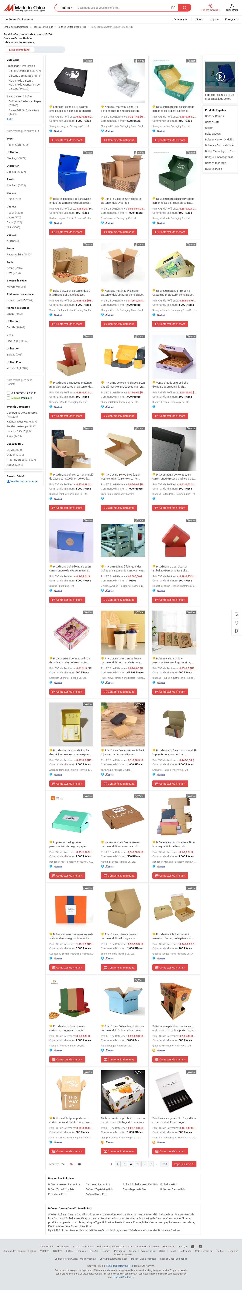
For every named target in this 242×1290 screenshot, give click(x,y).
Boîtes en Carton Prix (172, 1189)
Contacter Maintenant (69, 140)
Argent (13, 241)
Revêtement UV (20, 300)
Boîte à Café (212, 122)
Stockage (16, 158)
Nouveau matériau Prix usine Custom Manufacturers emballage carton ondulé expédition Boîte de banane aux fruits (172, 293)
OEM (15, 454)
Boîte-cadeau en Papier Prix (64, 1184)
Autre (10, 119)
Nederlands (185, 1250)
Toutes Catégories (19, 19)
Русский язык (147, 1250)
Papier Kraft (18, 144)
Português (119, 1250)
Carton (209, 128)
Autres (15, 464)
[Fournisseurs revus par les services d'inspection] (23, 393)
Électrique (17, 341)
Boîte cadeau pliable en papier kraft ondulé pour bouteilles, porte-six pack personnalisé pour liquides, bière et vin (174, 1028)
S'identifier (232, 10)
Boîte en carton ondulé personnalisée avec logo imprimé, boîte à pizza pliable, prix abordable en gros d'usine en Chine (172, 660)
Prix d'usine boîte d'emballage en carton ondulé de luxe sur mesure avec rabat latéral (70, 568)
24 (62, 1164)
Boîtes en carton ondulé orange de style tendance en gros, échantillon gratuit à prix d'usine (71, 936)
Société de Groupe (21, 426)
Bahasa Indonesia (123, 1254)
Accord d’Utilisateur (83, 1246)
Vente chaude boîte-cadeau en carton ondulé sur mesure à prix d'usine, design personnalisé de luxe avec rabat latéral (121, 844)
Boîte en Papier (214, 168)
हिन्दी (197, 1250)
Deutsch (106, 1250)
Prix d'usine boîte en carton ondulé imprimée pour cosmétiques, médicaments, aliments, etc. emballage (174, 752)
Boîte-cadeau (213, 133)
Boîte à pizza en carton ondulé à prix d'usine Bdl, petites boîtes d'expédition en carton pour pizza (69, 293)
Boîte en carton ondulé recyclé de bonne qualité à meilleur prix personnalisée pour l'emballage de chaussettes (173, 844)
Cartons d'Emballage (25, 75)
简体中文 (44, 1250)
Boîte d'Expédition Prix (61, 1189)
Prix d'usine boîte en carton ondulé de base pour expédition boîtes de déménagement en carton (71, 476)
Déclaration (63, 1246)
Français (81, 1250)
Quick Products (88, 1258)
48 (79, 1164)
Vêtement (17, 368)
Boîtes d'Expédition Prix (99, 1189)
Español (94, 1250)
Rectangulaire (19, 254)
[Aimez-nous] (193, 1246)
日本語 (69, 1250)
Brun (14, 199)
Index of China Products (143, 1258)
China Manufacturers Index (113, 1258)
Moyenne (16, 286)
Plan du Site (169, 1246)
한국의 (162, 1250)
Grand (15, 268)
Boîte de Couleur (214, 116)
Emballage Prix (169, 1184)
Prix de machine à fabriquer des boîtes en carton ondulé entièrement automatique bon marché (122, 568)
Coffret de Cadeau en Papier (25, 103)
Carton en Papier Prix (98, 1184)
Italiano (133, 1250)
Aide (198, 19)
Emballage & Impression (21, 66)
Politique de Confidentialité (110, 1246)
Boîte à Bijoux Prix (96, 1194)
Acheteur (179, 19)
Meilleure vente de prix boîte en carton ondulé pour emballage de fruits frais (123, 1120)
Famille (16, 327)
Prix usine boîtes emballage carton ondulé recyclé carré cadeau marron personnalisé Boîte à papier (123, 385)
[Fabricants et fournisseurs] (24, 8)
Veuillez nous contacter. (24, 481)
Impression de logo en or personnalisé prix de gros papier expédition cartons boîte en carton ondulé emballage (69, 844)
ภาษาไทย (208, 1250)
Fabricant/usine (22, 421)
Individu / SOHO (20, 431)
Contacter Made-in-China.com (143, 1246)
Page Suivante (182, 1164)
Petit (14, 273)
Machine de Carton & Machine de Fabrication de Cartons (24, 84)
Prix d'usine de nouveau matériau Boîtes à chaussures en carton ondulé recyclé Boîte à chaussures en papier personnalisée (71, 385)
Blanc (14, 222)
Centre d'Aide (46, 1246)
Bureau (14, 354)
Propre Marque (21, 459)
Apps (213, 19)
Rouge (15, 212)
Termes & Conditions (122, 1276)
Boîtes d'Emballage (25, 70)
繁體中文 (57, 1250)
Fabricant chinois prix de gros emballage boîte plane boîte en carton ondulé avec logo (71, 109)
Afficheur (16, 185)
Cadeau (16, 171)
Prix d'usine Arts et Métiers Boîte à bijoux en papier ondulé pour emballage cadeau (122, 752)
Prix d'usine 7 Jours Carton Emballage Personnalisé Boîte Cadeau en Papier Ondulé (170, 568)
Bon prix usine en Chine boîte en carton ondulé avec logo (121, 200)
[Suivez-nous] (200, 1246)
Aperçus (183, 1246)
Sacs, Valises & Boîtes (19, 96)
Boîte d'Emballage (215, 163)
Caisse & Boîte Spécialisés (24, 112)
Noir (13, 227)
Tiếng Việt (233, 1250)
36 (71, 1164)
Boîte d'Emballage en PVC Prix (140, 1184)
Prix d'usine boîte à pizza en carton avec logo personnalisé (67, 1028)
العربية (172, 1250)
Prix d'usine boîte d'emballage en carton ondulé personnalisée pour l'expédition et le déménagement (121, 660)
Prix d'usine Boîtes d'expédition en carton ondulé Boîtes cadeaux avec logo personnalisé (122, 1028)
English (32, 1250)
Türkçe (220, 1250)
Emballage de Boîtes (135, 1189)
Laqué (15, 313)
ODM (15, 450)
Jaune (14, 217)
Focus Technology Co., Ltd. (119, 1265)
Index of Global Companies (173, 1258)
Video (89, 60)
